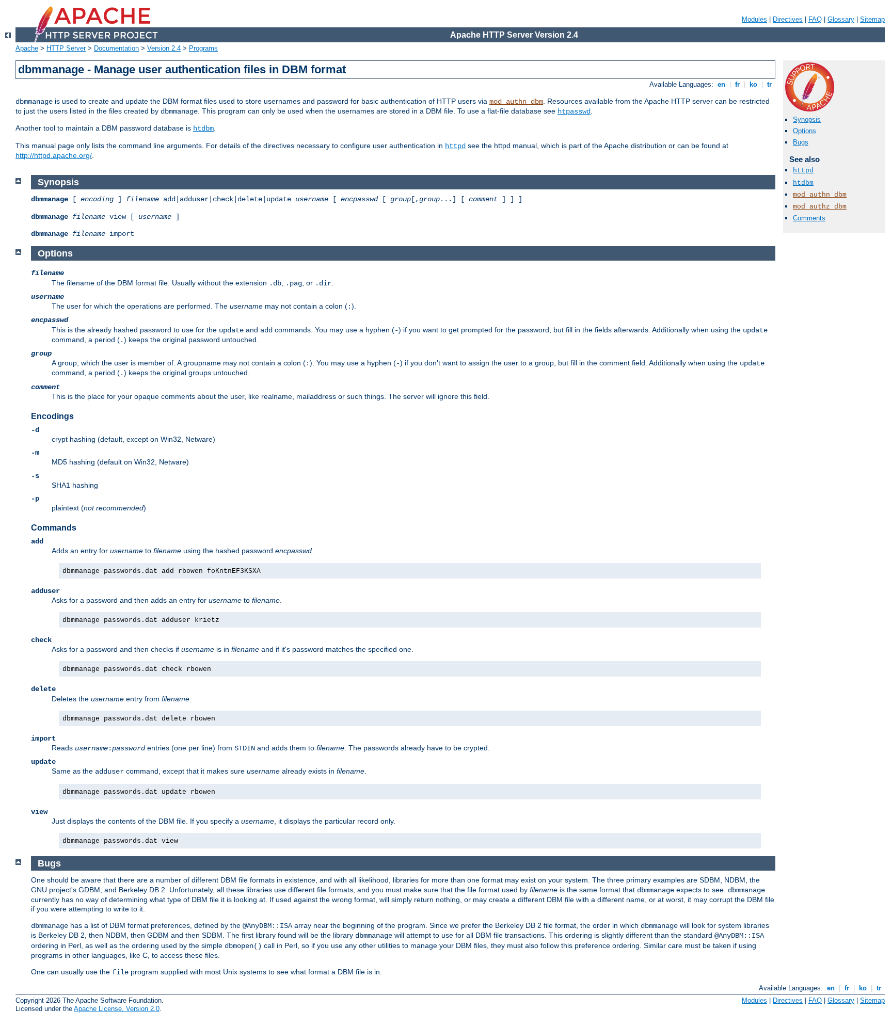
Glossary (840, 19)
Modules (754, 19)
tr (769, 84)
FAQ (815, 19)
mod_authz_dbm (820, 207)
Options (804, 131)
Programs (203, 48)
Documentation (116, 48)
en (721, 84)
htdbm (203, 128)
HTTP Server (66, 48)
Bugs (800, 142)
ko (753, 84)
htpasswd (574, 111)
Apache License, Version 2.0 (117, 1009)
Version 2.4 (164, 48)
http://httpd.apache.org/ (53, 155)
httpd (455, 146)
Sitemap (872, 19)
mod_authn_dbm (516, 102)
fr (737, 84)
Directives (788, 19)
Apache (26, 48)
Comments (809, 218)
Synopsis (807, 119)
